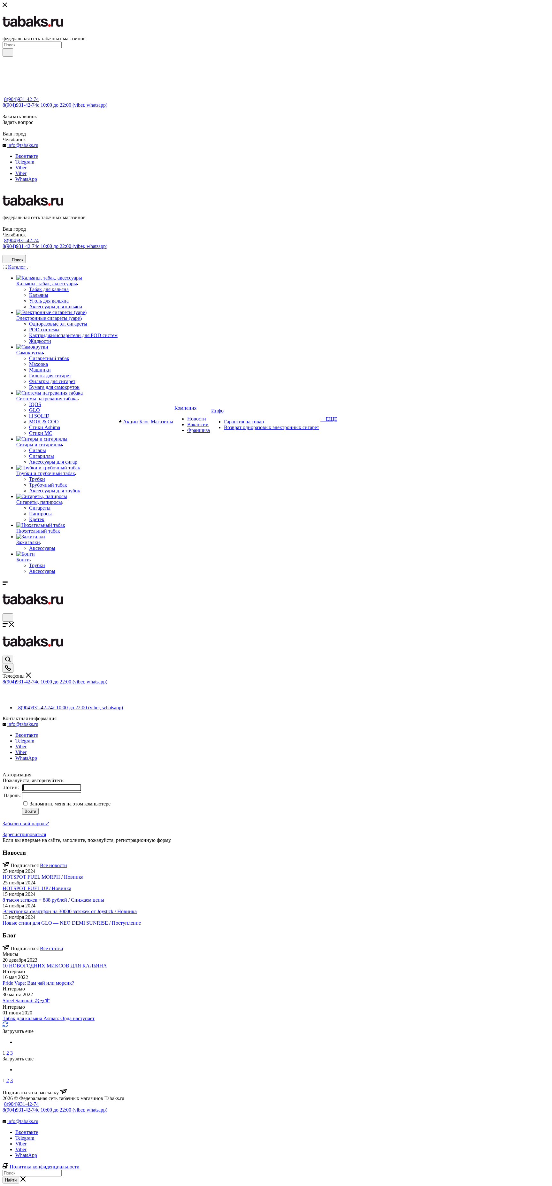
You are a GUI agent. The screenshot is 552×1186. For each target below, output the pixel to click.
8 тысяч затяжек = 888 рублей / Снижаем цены (53, 900)
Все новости (53, 865)
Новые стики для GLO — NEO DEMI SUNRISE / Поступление (72, 923)
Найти (11, 1180)
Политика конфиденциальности (45, 1166)
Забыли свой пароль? (26, 823)
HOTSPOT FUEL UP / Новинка (37, 888)
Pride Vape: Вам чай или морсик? (38, 983)
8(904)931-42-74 (21, 99)
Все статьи (51, 948)
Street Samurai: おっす (26, 1000)
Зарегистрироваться (24, 834)
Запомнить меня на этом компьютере (69, 803)
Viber (21, 167)
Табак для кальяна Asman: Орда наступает (49, 1018)
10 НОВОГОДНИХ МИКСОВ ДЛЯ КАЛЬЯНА (55, 965)
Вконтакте (26, 156)
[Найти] (8, 52)
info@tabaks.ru (22, 145)
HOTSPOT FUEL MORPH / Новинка (43, 877)
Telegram (24, 162)
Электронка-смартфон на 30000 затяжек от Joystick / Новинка (70, 911)
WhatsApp (26, 179)
